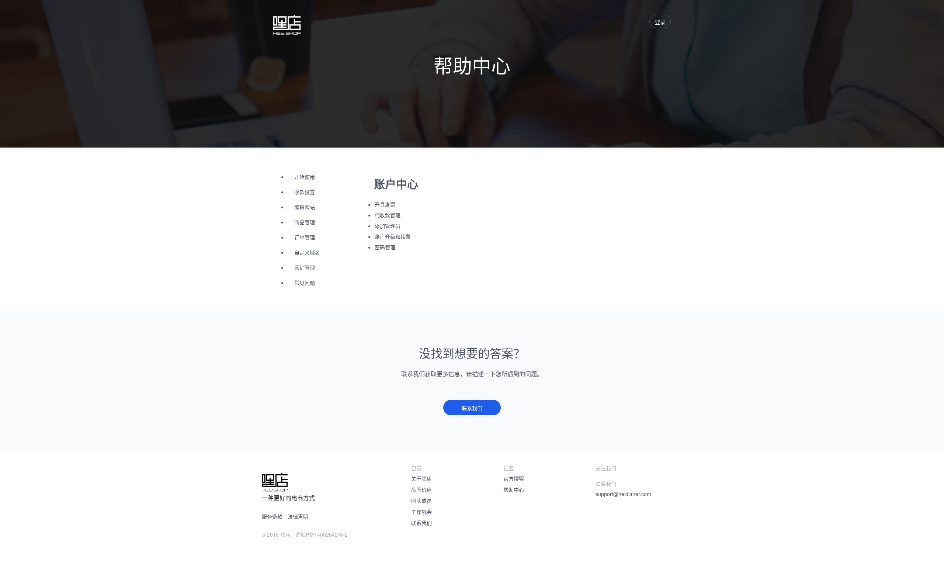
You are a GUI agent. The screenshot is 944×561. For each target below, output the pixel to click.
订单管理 (304, 237)
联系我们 (472, 408)
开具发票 (385, 204)
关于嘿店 (421, 478)
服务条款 (272, 516)
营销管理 (304, 267)
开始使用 (304, 176)
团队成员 (421, 500)
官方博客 (513, 478)
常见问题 (304, 282)
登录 (660, 21)
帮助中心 (513, 489)
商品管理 (304, 222)
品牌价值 (421, 489)
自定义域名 (307, 252)
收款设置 (304, 191)
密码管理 (385, 247)
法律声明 (298, 516)
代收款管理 (387, 215)
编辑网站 (304, 207)
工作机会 (421, 511)
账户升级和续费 (393, 236)
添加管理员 (387, 225)
